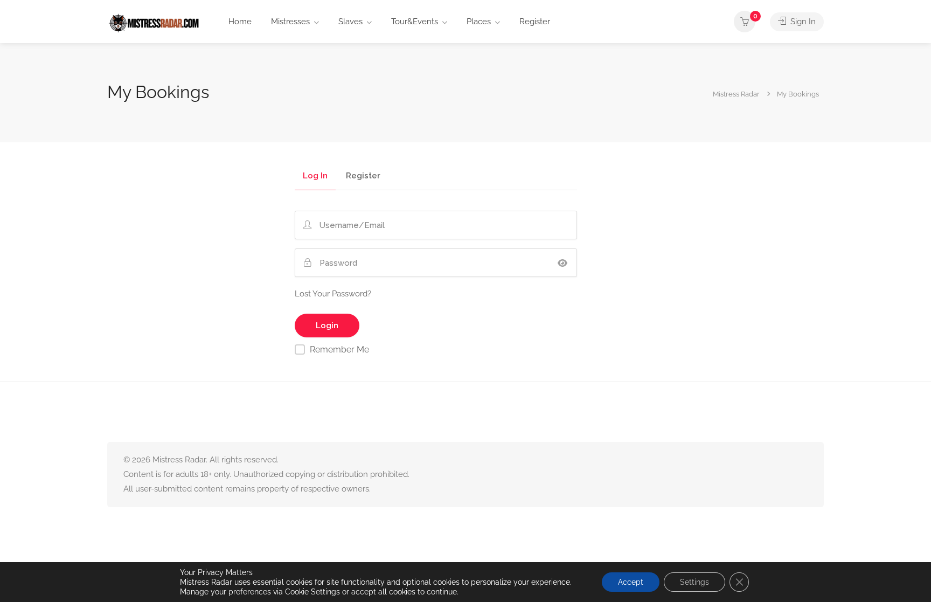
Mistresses (290, 21)
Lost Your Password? (333, 294)
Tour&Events (414, 21)
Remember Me (339, 349)
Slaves (350, 21)
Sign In (802, 21)
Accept (630, 582)
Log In (315, 176)
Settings (694, 582)
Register (534, 21)
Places (479, 21)
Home (240, 21)
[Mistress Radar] (153, 22)
